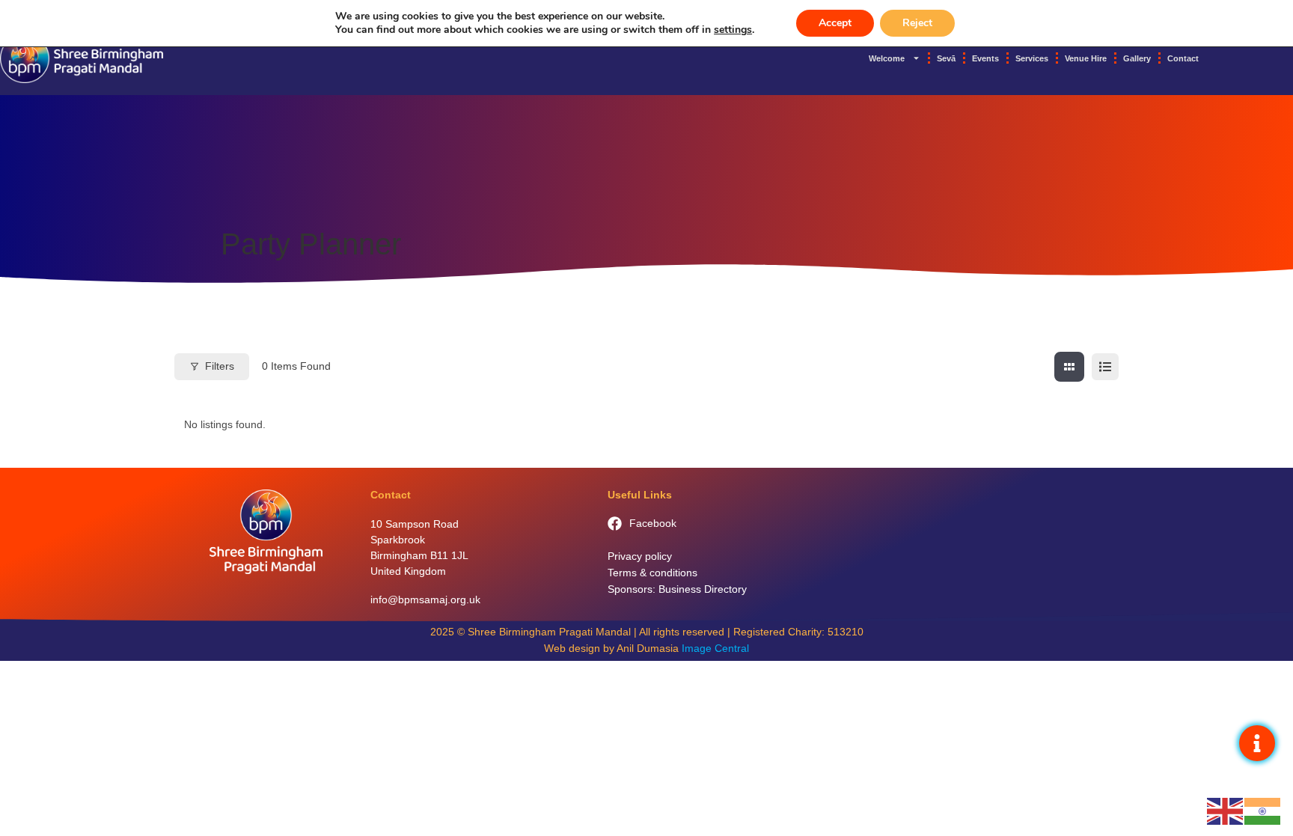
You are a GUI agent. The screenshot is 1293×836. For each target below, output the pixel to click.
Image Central (715, 648)
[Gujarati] (1263, 811)
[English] (1225, 811)
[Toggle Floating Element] (1257, 743)
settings (733, 30)
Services (1031, 58)
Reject (917, 23)
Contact (1183, 58)
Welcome (887, 58)
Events (985, 58)
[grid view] (1069, 367)
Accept (835, 23)
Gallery (1137, 58)
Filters (219, 366)
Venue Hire (1086, 58)
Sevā (946, 58)
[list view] (1105, 367)
